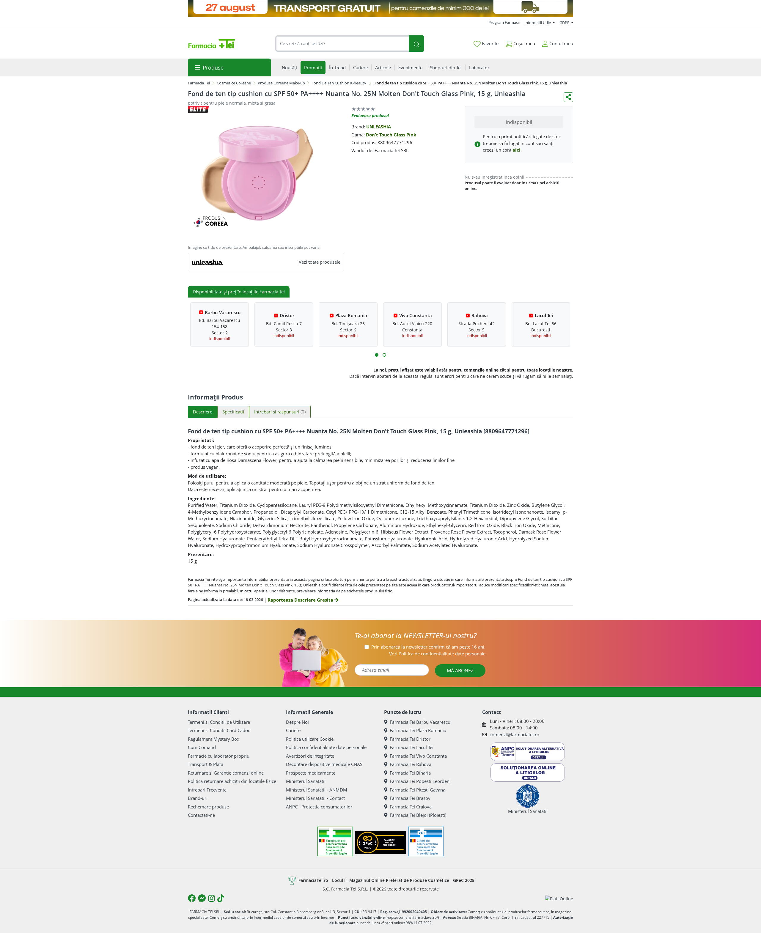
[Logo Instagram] (211, 898)
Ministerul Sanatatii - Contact (315, 798)
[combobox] (342, 43)
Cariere (293, 730)
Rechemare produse (208, 807)
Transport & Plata (205, 764)
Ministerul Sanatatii (306, 781)
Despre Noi (297, 722)
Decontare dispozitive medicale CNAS (324, 764)
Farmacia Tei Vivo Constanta (418, 756)
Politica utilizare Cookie (310, 739)
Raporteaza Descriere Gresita (301, 600)
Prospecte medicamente (310, 773)
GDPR (564, 22)
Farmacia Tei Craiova (411, 807)
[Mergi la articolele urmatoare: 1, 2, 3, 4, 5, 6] (376, 355)
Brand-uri (197, 798)
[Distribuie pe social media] (568, 97)
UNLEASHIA (378, 127)
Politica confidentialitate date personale (326, 747)
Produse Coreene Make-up (281, 83)
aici (516, 150)
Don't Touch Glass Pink (391, 135)
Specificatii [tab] (233, 412)
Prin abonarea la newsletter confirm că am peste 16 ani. (428, 647)
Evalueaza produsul (370, 115)
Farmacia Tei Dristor (410, 739)
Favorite (490, 43)
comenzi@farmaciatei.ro (514, 734)
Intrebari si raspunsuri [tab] (280, 412)
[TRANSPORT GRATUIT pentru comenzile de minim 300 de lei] (380, 8)
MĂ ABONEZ (460, 670)
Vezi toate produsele (319, 262)
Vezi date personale (437, 654)
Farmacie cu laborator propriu (218, 756)
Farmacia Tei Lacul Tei (411, 747)
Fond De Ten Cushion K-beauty (339, 83)
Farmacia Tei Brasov (410, 798)
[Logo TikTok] (220, 898)
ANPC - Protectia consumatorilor (319, 807)
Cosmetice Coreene (234, 83)
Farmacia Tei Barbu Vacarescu (420, 722)
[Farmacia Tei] (211, 44)
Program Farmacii (504, 22)
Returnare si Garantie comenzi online (226, 773)
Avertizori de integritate (310, 756)
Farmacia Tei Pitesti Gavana (417, 790)
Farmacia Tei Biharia (410, 773)
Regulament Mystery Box (213, 739)
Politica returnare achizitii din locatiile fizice (232, 781)
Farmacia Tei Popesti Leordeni (420, 781)
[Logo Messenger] (202, 898)
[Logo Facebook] (192, 898)
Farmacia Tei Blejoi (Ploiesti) (418, 815)
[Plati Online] (559, 898)
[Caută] (416, 43)
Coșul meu (523, 43)
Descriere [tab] (202, 412)
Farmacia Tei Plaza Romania (418, 730)
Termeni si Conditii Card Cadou (219, 730)
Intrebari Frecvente (207, 790)
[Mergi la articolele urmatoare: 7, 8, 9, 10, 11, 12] (384, 355)
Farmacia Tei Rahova (410, 764)
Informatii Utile (538, 22)
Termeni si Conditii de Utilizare (219, 722)
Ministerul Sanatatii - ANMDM (316, 790)
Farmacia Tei (199, 83)
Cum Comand (202, 747)
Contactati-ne (201, 815)
